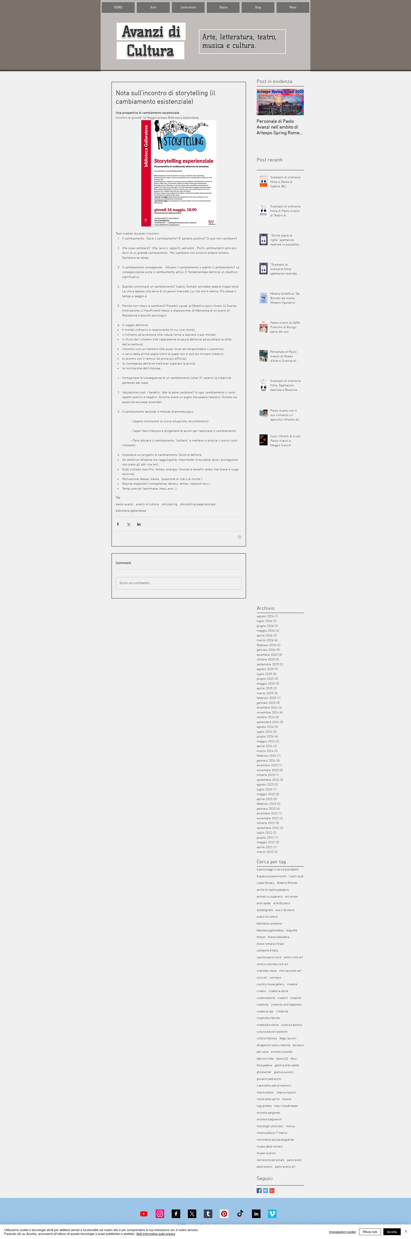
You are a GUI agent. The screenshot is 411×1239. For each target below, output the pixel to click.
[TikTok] (240, 1213)
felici (294, 1059)
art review (291, 897)
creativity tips (265, 1011)
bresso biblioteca (278, 937)
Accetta (392, 1232)
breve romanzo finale (270, 944)
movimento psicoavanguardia (275, 1140)
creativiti (295, 998)
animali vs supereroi (270, 897)
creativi (261, 991)
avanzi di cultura (147, 504)
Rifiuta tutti (370, 1232)
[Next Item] (297, 102)
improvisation (265, 1092)
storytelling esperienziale (198, 504)
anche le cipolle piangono (273, 890)
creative (292, 984)
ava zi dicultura (285, 910)
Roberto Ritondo (287, 883)
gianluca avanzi (284, 1072)
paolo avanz (294, 1160)
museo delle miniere (270, 1147)
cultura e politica (291, 1025)
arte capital (264, 903)
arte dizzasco (281, 903)
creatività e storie (267, 1025)
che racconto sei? (290, 971)
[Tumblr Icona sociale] (208, 1213)
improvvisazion (286, 1092)
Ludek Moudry (265, 883)
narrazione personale (270, 1160)
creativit (282, 998)
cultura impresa (267, 1038)
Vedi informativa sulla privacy (155, 1234)
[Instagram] (160, 1213)
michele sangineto (268, 1113)
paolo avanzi (124, 504)
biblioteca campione (269, 924)
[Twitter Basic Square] (265, 1190)
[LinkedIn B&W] (256, 1213)
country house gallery (270, 984)
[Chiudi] (405, 1232)
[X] (192, 1213)
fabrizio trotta (265, 1059)
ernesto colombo (281, 1052)
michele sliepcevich (269, 1119)
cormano (275, 978)
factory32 (282, 1059)
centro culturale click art (272, 964)
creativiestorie (266, 998)
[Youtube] (144, 1213)
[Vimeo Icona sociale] (272, 1213)
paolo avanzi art (285, 1167)
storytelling (169, 504)
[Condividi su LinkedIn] (139, 524)
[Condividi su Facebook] (118, 524)
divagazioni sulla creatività (273, 1045)
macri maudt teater (286, 1106)
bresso (261, 937)
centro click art (293, 957)
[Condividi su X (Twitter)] (128, 524)
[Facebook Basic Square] (259, 1190)
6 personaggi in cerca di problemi (278, 869)
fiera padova (264, 1065)
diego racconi (287, 1038)
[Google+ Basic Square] (272, 1190)
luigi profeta (264, 1106)
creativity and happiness (286, 1005)
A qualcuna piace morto (271, 876)
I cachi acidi (296, 876)
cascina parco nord (269, 957)
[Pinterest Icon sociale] (224, 1213)
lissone (286, 1099)
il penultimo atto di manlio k (274, 1086)
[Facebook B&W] (176, 1213)
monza (290, 1126)
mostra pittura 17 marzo (272, 1133)
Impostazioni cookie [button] (342, 1232)
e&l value (262, 1052)
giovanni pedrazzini (269, 1079)
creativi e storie (278, 991)
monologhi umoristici (270, 1126)
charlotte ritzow (267, 971)
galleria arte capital (287, 1065)
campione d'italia (267, 951)
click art (262, 978)
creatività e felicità (268, 1018)
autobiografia (265, 910)
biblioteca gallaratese (131, 511)
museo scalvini (266, 1153)
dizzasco (298, 1045)
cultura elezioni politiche (272, 1032)
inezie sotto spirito (268, 1099)
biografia (291, 930)
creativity (262, 1005)
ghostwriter (264, 1072)
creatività (282, 1011)
